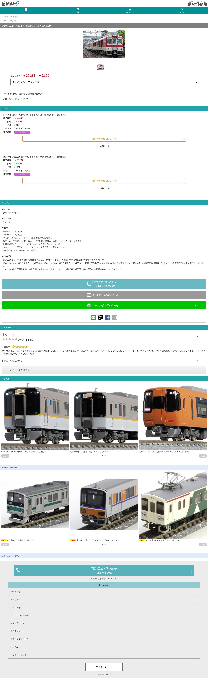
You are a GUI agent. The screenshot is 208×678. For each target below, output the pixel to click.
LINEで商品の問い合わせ (105, 305)
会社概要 (15, 646)
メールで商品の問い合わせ (105, 295)
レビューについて (18, 654)
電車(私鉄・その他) (10, 16)
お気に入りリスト (18, 623)
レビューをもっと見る (12, 360)
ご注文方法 (16, 591)
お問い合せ (16, 607)
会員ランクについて (19, 638)
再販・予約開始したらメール (104, 139)
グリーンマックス (10, 20)
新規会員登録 (16, 631)
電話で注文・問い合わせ (104, 284)
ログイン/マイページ (20, 615)
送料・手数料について (18, 98)
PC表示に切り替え (104, 667)
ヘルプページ (16, 599)
